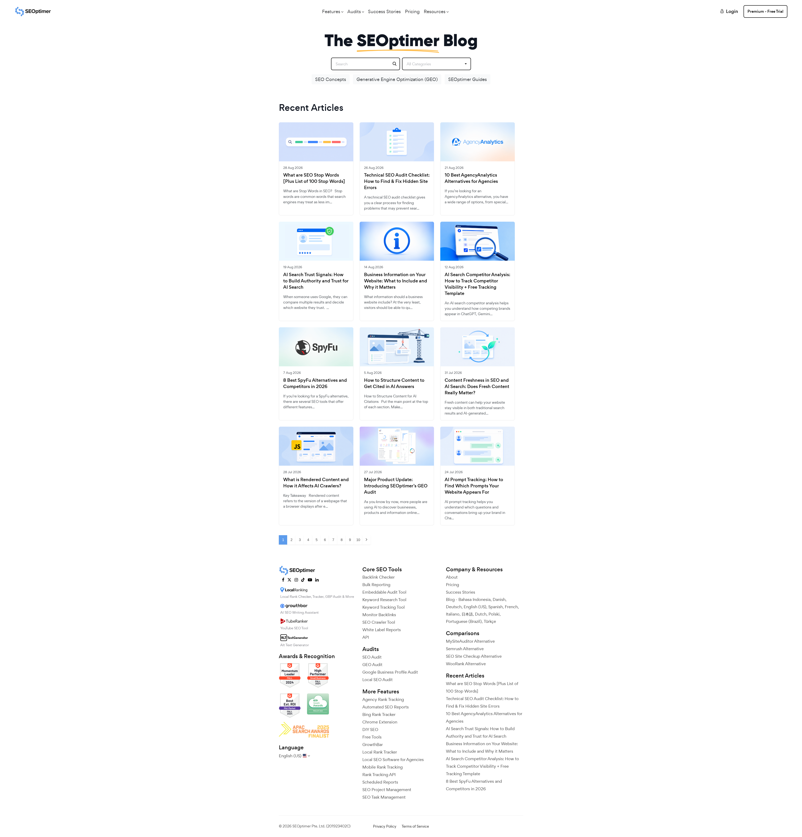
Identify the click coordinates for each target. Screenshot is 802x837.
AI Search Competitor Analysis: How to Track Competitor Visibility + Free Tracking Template (477, 284)
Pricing (412, 11)
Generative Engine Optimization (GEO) (397, 79)
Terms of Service (415, 826)
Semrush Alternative (465, 648)
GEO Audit (372, 664)
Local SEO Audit (377, 679)
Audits (354, 11)
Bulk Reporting (376, 584)
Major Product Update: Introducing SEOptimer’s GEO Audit (396, 486)
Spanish (495, 606)
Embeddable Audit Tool (384, 592)
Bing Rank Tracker (379, 714)
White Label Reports (381, 629)
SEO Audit (372, 657)
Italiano (452, 614)
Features (331, 11)
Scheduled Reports (380, 782)
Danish (499, 599)
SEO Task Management (384, 797)
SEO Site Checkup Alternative (474, 656)
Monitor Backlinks (379, 614)
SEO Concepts (330, 79)
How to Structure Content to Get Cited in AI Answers (394, 383)
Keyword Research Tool (384, 599)
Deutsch (454, 606)
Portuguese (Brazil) (464, 621)
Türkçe (490, 621)
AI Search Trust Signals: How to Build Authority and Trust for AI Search (315, 281)
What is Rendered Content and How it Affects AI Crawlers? (316, 483)
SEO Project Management (386, 789)
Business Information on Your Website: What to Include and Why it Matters (395, 281)
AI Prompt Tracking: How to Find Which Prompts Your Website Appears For (474, 486)
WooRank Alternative (466, 663)
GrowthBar (372, 744)
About (452, 577)
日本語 (467, 614)
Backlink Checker (378, 577)
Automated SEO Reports (385, 707)
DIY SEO (370, 729)
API (365, 637)
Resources (434, 11)
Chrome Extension (379, 722)
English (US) (475, 606)
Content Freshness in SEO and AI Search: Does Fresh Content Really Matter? (477, 386)
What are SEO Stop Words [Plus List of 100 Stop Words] (314, 178)
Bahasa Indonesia (474, 599)
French (511, 606)
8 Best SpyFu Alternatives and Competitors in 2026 (315, 383)
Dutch (480, 614)
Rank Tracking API (379, 774)
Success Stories (384, 11)
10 (358, 540)
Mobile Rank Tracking (382, 767)
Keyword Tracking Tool (383, 607)
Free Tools (372, 737)
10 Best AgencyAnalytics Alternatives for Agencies (471, 178)
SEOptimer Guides (467, 79)
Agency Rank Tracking (383, 699)
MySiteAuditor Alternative (470, 641)
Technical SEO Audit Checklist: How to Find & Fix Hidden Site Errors (397, 181)
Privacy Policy (384, 826)
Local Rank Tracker (379, 752)
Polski (494, 614)
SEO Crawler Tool (378, 622)
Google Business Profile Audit (390, 672)
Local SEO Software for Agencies (393, 759)
